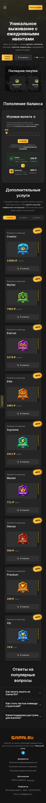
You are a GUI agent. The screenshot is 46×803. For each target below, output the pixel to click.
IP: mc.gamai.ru (23, 57)
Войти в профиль (35, 7)
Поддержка (2, 401)
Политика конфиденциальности (23, 762)
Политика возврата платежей (23, 771)
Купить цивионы (19, 780)
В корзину (23, 141)
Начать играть (7, 57)
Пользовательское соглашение (23, 766)
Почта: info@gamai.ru (23, 794)
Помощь (30, 780)
